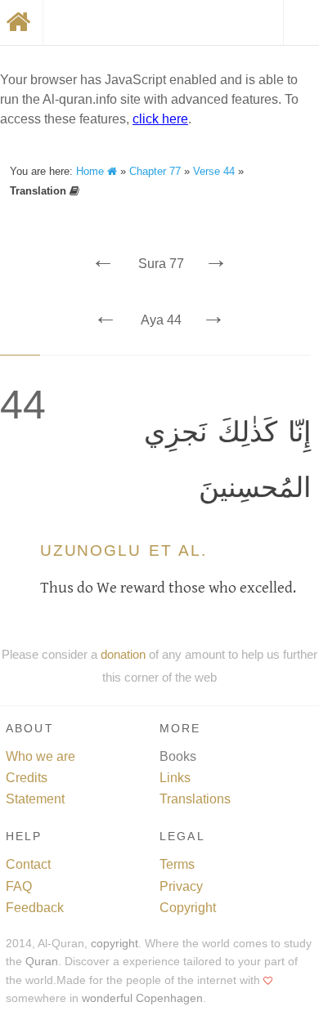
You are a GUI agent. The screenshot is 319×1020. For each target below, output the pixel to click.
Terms (177, 864)
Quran (41, 961)
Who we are (40, 756)
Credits (26, 778)
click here (160, 119)
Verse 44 (214, 171)
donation (123, 654)
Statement (35, 799)
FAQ (19, 886)
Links (175, 778)
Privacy (181, 886)
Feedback (35, 908)
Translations (195, 799)
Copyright (188, 908)
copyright (114, 943)
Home (91, 171)
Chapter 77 (155, 171)
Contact (28, 864)
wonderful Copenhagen (142, 998)
